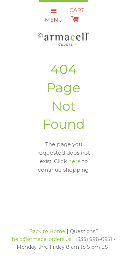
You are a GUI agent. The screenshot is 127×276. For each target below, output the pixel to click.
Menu (54, 19)
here (74, 161)
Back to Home (47, 231)
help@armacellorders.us (42, 239)
